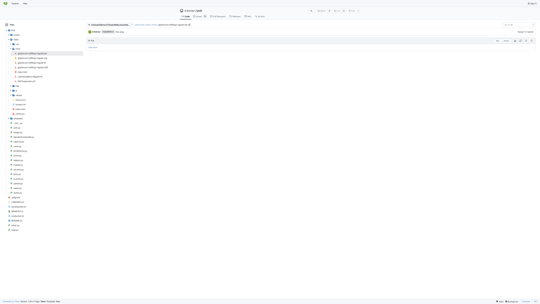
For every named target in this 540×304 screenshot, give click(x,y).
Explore (15, 3)
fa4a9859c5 (108, 32)
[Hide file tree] (6, 25)
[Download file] (515, 41)
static (148, 25)
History (506, 41)
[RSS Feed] (311, 11)
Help (25, 3)
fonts (154, 25)
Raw (497, 41)
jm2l (199, 10)
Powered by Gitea (11, 301)
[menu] (499, 301)
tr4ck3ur (189, 10)
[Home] (5, 3)
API (535, 301)
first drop (120, 32)
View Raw (92, 47)
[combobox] (519, 25)
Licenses (526, 301)
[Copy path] (189, 25)
